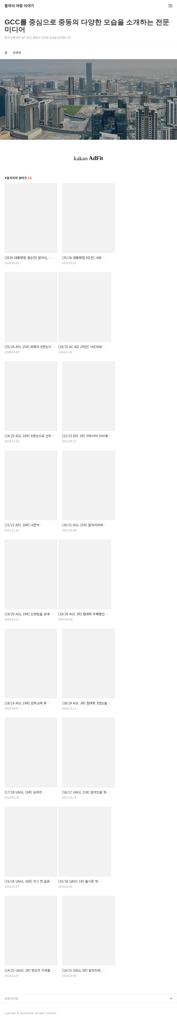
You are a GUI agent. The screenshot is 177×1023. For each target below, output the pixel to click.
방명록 (17, 52)
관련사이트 (11, 998)
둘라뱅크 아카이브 (16, 1006)
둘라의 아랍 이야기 (19, 5)
